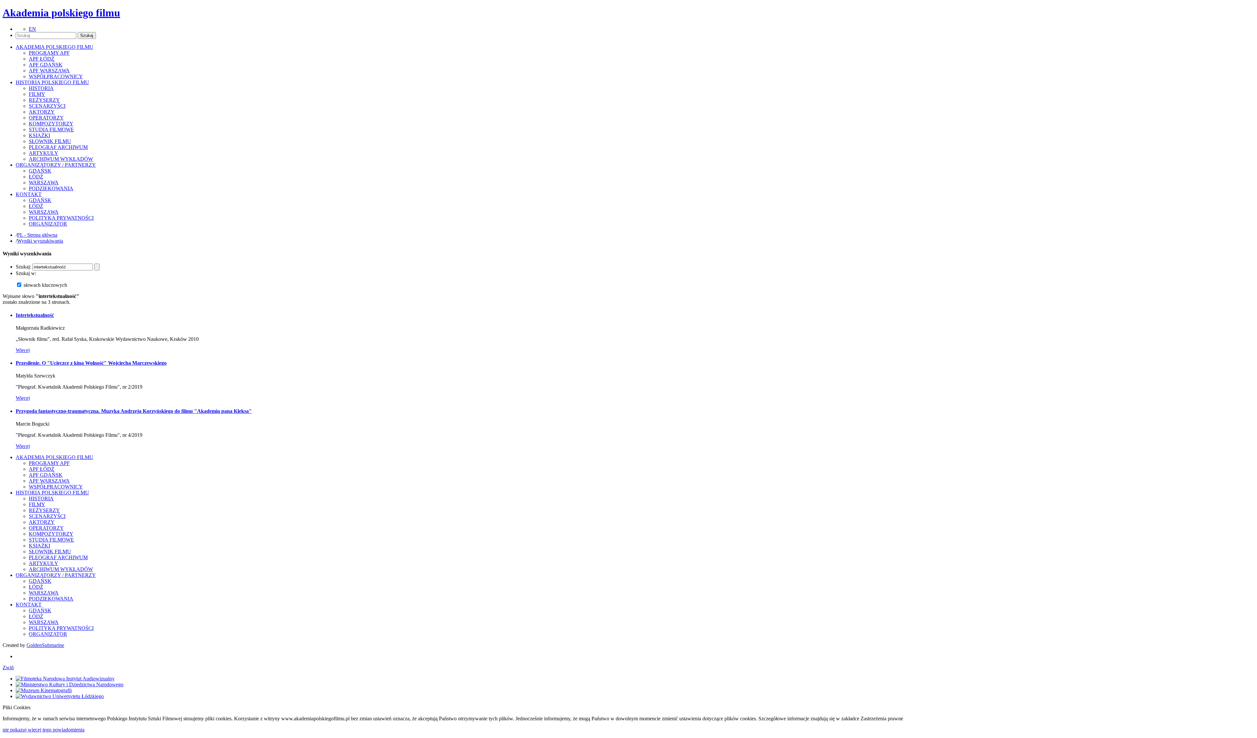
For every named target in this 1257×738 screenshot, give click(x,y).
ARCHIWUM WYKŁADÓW (61, 159)
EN (32, 29)
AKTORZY (42, 112)
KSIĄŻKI (39, 135)
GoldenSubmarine (45, 645)
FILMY (37, 94)
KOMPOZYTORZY (51, 123)
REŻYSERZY (44, 100)
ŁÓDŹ (36, 176)
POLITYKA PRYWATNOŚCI (61, 218)
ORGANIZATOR (48, 224)
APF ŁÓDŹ (41, 59)
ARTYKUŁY (43, 153)
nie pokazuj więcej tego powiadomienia (43, 729)
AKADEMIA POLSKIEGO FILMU (54, 457)
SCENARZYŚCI (47, 106)
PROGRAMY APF (49, 53)
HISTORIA (41, 88)
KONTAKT (29, 604)
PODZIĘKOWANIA (51, 188)
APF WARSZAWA (49, 70)
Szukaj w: (26, 273)
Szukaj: (23, 266)
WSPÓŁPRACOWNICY (56, 76)
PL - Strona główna (37, 235)
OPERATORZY (46, 117)
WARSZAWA (44, 182)
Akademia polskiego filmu (61, 13)
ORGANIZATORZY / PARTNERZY (56, 575)
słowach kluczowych (45, 285)
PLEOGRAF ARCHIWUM (58, 147)
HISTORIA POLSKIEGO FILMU (52, 492)
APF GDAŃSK (46, 64)
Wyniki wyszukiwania (40, 241)
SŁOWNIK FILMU (50, 141)
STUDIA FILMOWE (51, 129)
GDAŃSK (40, 171)
